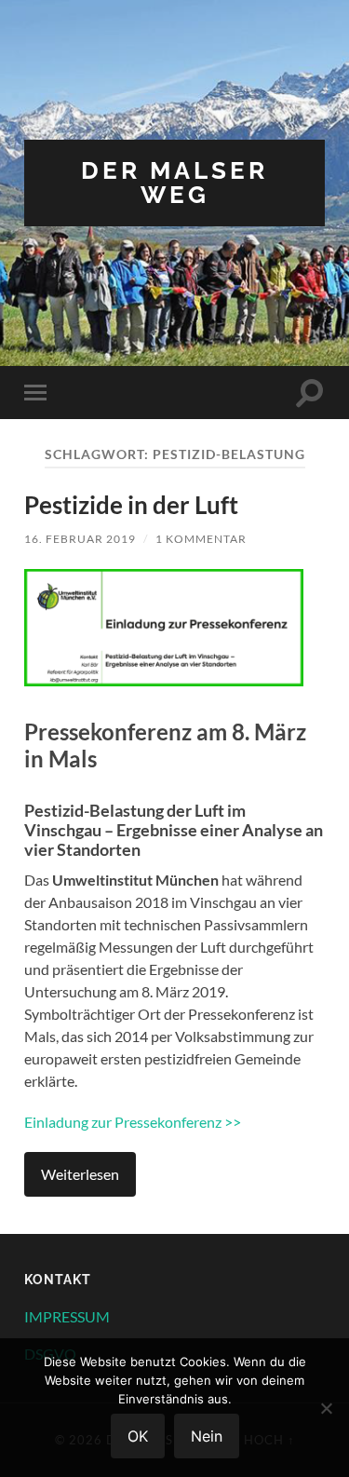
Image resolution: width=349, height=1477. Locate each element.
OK (138, 1436)
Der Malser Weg (174, 182)
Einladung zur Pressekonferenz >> (132, 1122)
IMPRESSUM (67, 1316)
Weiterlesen (80, 1174)
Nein (206, 1436)
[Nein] (325, 1408)
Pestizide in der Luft (131, 505)
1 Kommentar (201, 539)
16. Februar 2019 (80, 539)
